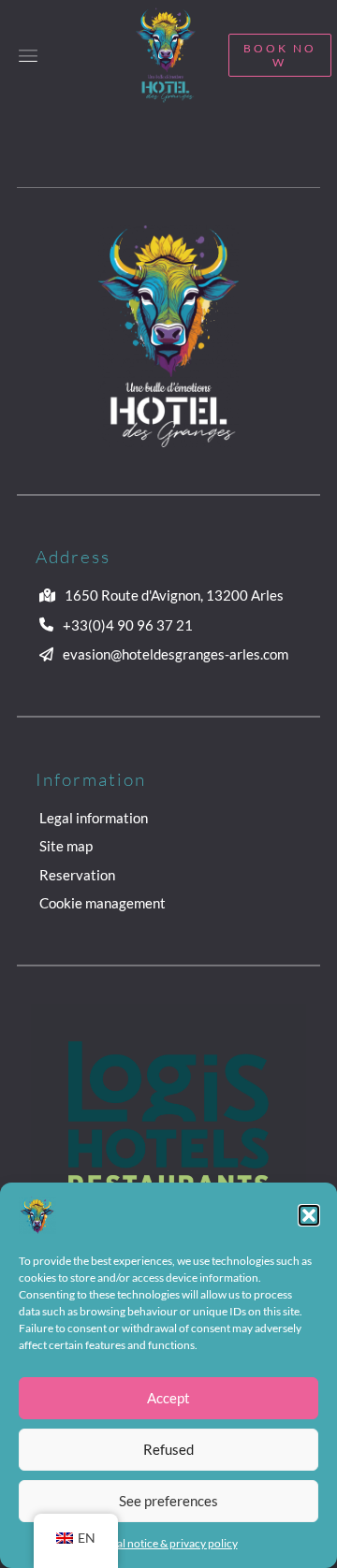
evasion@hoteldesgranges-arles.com (175, 654)
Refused (168, 1449)
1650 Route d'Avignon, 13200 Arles (174, 595)
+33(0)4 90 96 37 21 (128, 625)
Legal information (93, 817)
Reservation (77, 874)
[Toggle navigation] (28, 55)
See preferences (168, 1500)
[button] (309, 1215)
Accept (168, 1397)
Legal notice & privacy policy (169, 1543)
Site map (66, 845)
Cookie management (102, 902)
